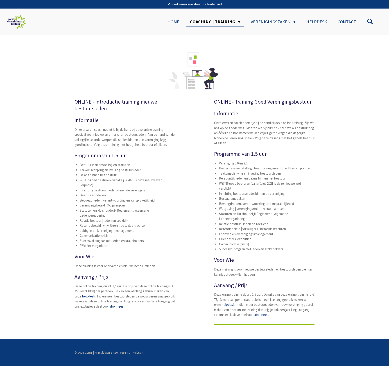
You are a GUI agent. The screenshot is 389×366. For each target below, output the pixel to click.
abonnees (117, 306)
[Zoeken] (370, 21)
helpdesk (88, 296)
